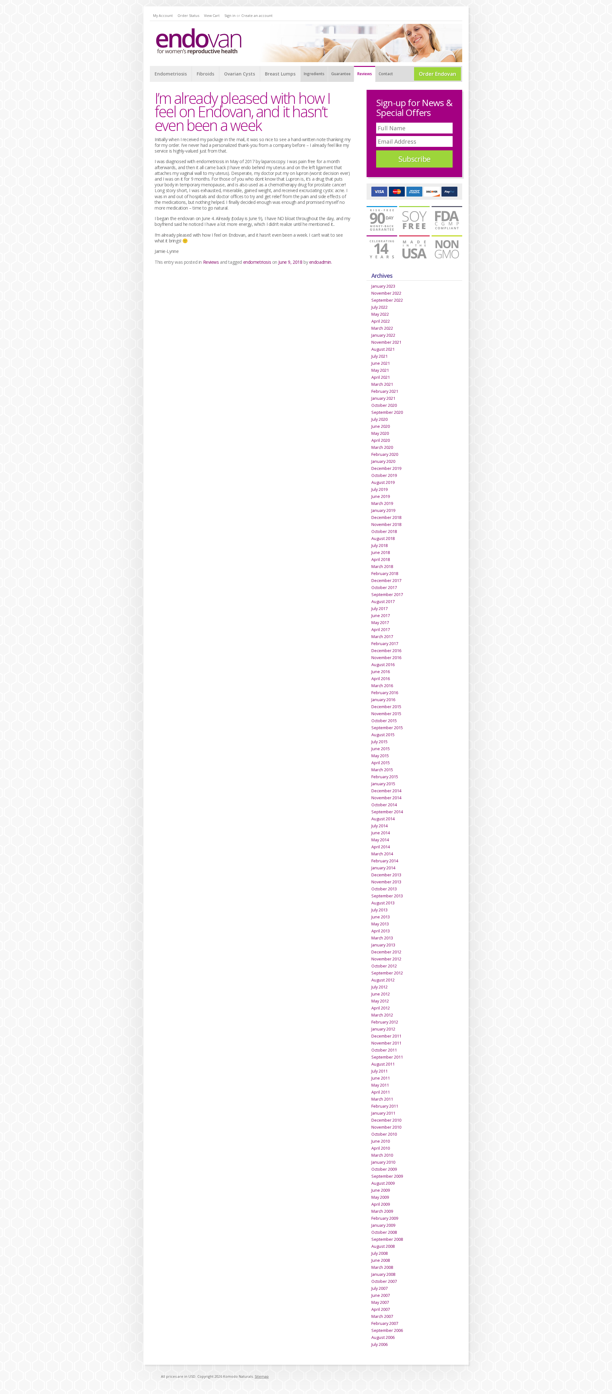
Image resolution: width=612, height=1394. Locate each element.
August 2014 (383, 819)
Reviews (211, 262)
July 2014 (379, 826)
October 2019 (384, 475)
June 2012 (380, 994)
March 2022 (382, 328)
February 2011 (384, 1106)
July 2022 (379, 307)
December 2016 (386, 650)
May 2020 (380, 433)
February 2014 (384, 861)
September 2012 (387, 973)
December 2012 (386, 952)
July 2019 (379, 489)
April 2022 (380, 321)
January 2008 (383, 1274)
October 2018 (384, 531)
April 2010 (380, 1148)
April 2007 (380, 1309)
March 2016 (382, 685)
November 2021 (386, 342)
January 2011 (383, 1113)
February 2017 (384, 643)
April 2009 (380, 1204)
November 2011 (386, 1043)
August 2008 (383, 1246)
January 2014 (383, 868)
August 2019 (383, 482)
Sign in (230, 15)
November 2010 (386, 1127)
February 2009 (384, 1218)
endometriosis (257, 262)
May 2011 (380, 1085)
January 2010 (383, 1162)
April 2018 (380, 559)
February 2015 (384, 777)
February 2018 (384, 573)
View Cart (212, 15)
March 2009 (382, 1211)
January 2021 (383, 398)
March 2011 (382, 1099)
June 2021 (380, 363)
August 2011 (383, 1064)
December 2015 (386, 706)
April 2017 (380, 629)
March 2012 (382, 1015)
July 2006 (379, 1344)
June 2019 (380, 496)
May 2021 (380, 370)
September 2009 (387, 1176)
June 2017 (380, 615)
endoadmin (320, 262)
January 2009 (383, 1225)
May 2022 (380, 314)
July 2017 (379, 608)
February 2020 (384, 454)
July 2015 (379, 741)
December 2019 (386, 468)
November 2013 (386, 882)
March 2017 (382, 636)
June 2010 (380, 1141)
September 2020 (387, 412)
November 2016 (386, 657)
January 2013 (383, 945)
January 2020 (383, 461)
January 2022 (383, 335)
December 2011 (386, 1036)
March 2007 (382, 1316)
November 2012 (386, 959)
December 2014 (386, 791)
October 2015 (384, 720)
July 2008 (379, 1253)
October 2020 (384, 405)
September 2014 (387, 812)
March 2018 (382, 566)
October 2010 (384, 1134)
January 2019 (383, 510)
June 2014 (380, 833)
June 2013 (380, 917)
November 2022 (386, 293)
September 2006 (387, 1330)
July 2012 (379, 987)
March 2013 (382, 938)
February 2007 (384, 1323)
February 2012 (384, 1022)
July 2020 (379, 419)
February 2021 (384, 391)
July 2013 (379, 910)
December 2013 (386, 875)
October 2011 (384, 1050)
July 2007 (379, 1288)
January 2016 (383, 699)
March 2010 (382, 1155)
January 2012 (383, 1029)
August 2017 (383, 601)
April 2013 (380, 931)
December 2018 (386, 517)
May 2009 (380, 1197)
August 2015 (383, 734)
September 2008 (387, 1239)
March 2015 (382, 769)
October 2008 (384, 1232)
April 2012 (380, 1008)
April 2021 (380, 377)
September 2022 (387, 300)
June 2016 (380, 671)
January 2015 (383, 784)
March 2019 (382, 503)
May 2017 (380, 622)
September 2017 (387, 594)
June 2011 (380, 1078)
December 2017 (386, 580)
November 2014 (386, 798)
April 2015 (380, 762)
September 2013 (387, 896)
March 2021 (382, 384)
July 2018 (379, 545)
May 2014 (380, 840)
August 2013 (383, 903)
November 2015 (386, 713)
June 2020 (380, 426)
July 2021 (379, 356)
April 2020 (380, 440)
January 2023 (383, 286)
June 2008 (380, 1260)
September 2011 (387, 1057)
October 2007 (384, 1281)
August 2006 (383, 1337)
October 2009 (384, 1169)
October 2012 (384, 966)
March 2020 (382, 447)
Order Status (188, 15)
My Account (163, 15)
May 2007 (380, 1302)
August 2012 (383, 980)
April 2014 (380, 847)
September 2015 (387, 727)
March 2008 (382, 1267)
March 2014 (382, 854)
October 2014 (384, 805)
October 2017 (384, 587)
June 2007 (380, 1295)
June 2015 (380, 748)
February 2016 (384, 692)
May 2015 (380, 755)
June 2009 (380, 1190)
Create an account (257, 15)
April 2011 (380, 1092)
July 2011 (379, 1071)
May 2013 (380, 924)
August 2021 (383, 349)
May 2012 (380, 1001)
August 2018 (383, 538)
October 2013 (384, 889)
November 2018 (386, 524)
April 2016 (380, 678)
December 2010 (386, 1120)
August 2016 (383, 664)
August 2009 (383, 1183)
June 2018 (380, 552)
